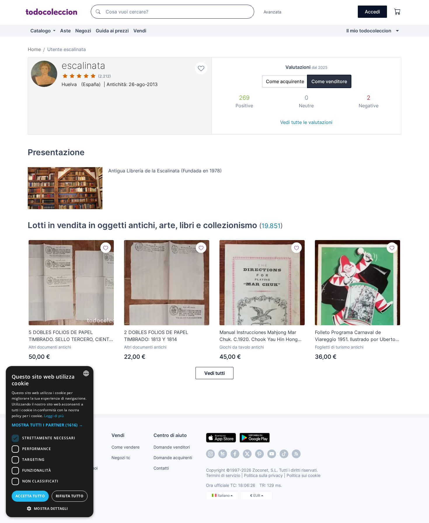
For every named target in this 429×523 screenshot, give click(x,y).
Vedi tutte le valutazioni (306, 122)
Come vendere (125, 447)
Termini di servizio (223, 475)
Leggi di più (54, 415)
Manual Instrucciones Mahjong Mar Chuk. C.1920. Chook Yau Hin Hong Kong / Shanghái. (258, 336)
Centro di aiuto (170, 435)
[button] (50, 425)
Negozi (83, 31)
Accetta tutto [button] (30, 496)
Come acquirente (285, 81)
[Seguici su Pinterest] (259, 453)
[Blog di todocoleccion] (296, 453)
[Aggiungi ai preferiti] (201, 68)
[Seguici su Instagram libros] (222, 453)
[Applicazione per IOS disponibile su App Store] (221, 437)
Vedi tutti (214, 373)
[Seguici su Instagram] (210, 453)
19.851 (270, 226)
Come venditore (329, 81)
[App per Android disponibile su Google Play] (255, 437)
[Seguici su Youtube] (271, 453)
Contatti (161, 468)
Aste (65, 31)
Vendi (139, 31)
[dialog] (49, 441)
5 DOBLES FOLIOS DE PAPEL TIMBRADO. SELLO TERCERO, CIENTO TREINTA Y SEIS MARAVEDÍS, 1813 (71, 336)
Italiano (224, 495)
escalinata (83, 65)
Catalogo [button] (41, 31)
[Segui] (105, 247)
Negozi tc (120, 457)
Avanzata (272, 11)
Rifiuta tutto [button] (69, 496)
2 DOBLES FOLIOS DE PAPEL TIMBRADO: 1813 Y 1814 (156, 335)
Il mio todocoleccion (368, 31)
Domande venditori (172, 447)
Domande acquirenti (173, 457)
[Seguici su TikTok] (284, 453)
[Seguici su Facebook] (235, 453)
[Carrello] (397, 11)
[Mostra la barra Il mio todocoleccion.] (397, 30)
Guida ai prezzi (112, 31)
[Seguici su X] (247, 453)
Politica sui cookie (303, 475)
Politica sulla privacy (263, 475)
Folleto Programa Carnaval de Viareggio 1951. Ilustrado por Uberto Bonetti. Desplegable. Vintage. (355, 336)
